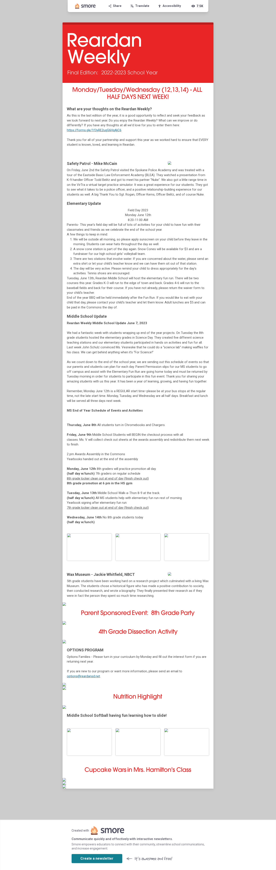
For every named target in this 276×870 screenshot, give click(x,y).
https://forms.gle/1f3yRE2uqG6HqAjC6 (94, 130)
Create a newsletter (96, 858)
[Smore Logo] (85, 6)
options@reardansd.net (83, 676)
